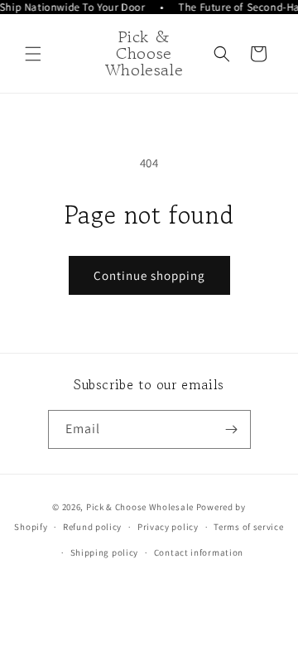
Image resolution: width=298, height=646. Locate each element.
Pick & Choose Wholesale (140, 507)
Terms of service (248, 527)
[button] (33, 54)
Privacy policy (168, 527)
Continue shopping (149, 275)
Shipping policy (104, 552)
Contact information (198, 552)
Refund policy (92, 527)
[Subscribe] (232, 429)
